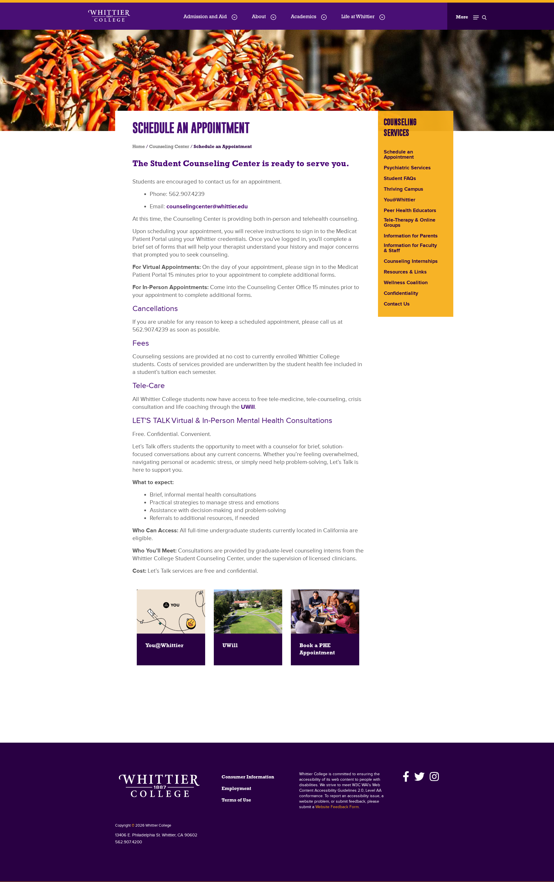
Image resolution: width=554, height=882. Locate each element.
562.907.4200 (128, 842)
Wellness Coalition (406, 283)
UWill (248, 407)
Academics (303, 16)
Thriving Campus (403, 189)
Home (138, 147)
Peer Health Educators (410, 211)
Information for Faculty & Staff (410, 248)
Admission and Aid (205, 16)
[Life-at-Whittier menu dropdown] (382, 17)
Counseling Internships (411, 262)
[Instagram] (433, 776)
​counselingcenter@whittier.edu (207, 206)
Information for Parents (411, 236)
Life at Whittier (358, 16)
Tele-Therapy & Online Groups (409, 223)
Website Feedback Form (337, 807)
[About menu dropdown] (273, 17)
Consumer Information (248, 777)
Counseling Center (169, 147)
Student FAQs (400, 179)
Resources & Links (405, 272)
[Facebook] (406, 776)
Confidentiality (401, 294)
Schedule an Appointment (399, 154)
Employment (236, 789)
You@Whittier (399, 200)
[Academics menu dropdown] (324, 17)
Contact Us (397, 304)
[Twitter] (420, 776)
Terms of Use (236, 800)
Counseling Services (400, 127)
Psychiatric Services (407, 168)
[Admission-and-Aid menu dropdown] (234, 17)
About (259, 16)
